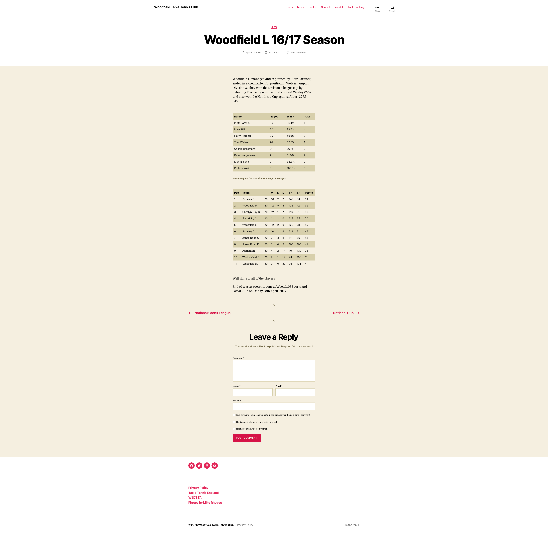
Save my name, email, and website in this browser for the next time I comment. (273, 415)
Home (290, 7)
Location (312, 7)
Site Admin (255, 52)
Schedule (339, 7)
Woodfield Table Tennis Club (176, 7)
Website (237, 400)
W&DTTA (195, 497)
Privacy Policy (198, 488)
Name (236, 386)
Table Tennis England (203, 493)
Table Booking (356, 7)
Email (279, 386)
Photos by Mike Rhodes (205, 502)
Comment (238, 358)
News (300, 7)
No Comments (298, 52)
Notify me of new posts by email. (252, 428)
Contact (325, 7)
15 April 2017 (276, 52)
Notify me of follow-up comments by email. (256, 422)
